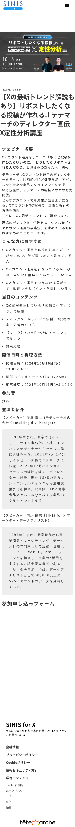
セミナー (11, 796)
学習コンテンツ (17, 778)
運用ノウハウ (14, 791)
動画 (9, 807)
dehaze (67, 5)
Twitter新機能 (14, 785)
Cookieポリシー (18, 762)
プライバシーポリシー (22, 755)
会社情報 (12, 747)
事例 (9, 802)
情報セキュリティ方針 (22, 770)
